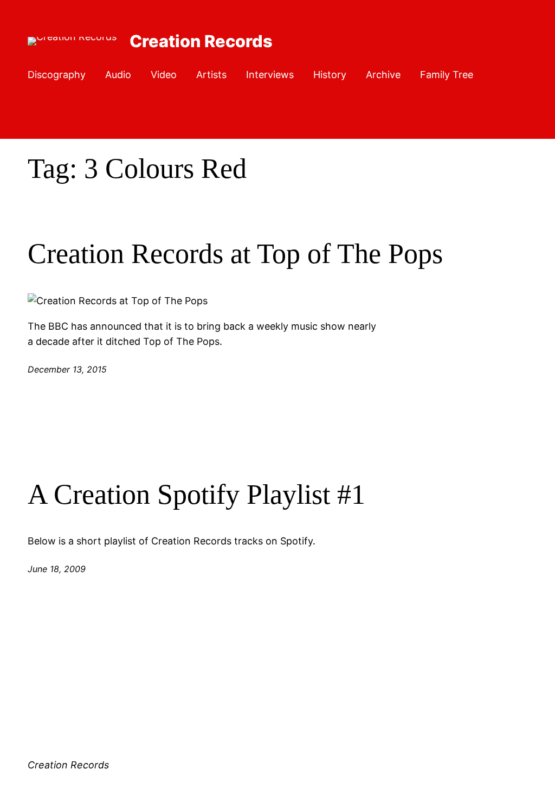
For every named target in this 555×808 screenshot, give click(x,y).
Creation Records (201, 41)
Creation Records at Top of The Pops (235, 253)
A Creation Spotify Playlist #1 (196, 494)
